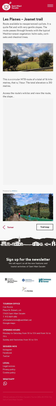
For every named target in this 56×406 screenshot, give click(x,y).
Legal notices (9, 366)
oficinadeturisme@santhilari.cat (17, 320)
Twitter (6, 356)
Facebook (7, 353)
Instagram (7, 350)
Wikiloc (14, 191)
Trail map (44, 227)
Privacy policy (9, 369)
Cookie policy (9, 373)
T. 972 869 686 (10, 317)
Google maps (9, 323)
